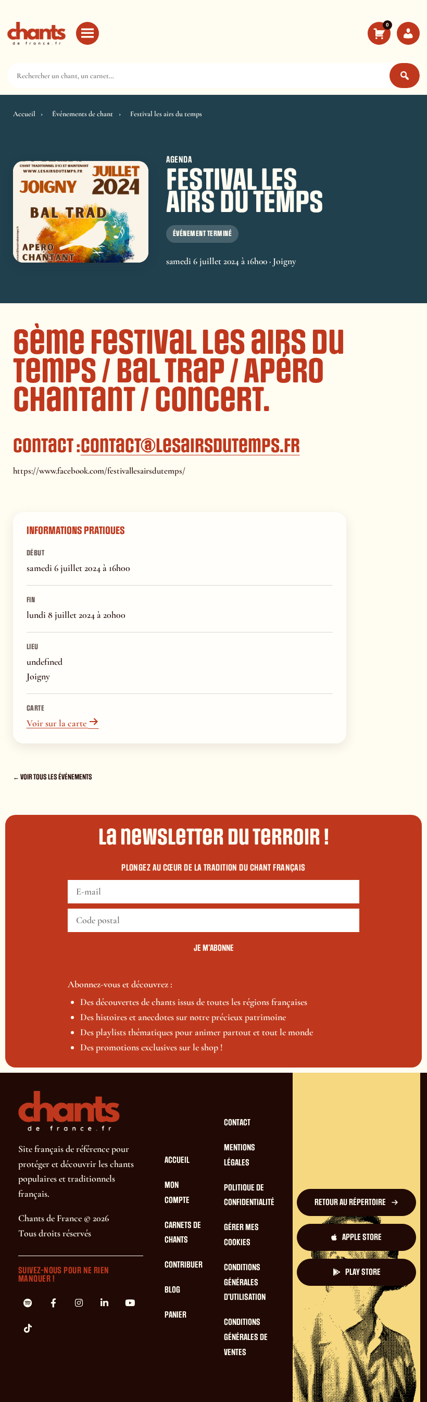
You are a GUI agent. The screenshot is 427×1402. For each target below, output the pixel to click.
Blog (172, 1290)
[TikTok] (27, 1328)
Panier (175, 1315)
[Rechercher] (405, 75)
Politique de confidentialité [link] (313, 1380)
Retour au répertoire (350, 1202)
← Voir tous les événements (52, 777)
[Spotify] (27, 1303)
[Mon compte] (408, 33)
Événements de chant (82, 113)
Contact (237, 1123)
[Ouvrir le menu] (87, 33)
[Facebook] (53, 1303)
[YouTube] (129, 1303)
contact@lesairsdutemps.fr (190, 446)
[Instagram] (78, 1303)
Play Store (363, 1272)
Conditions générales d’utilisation (245, 1282)
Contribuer (184, 1265)
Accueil (24, 113)
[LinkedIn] (104, 1303)
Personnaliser (227, 1380)
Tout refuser (164, 1380)
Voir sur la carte (63, 723)
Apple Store (362, 1237)
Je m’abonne (214, 948)
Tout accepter (100, 1380)
